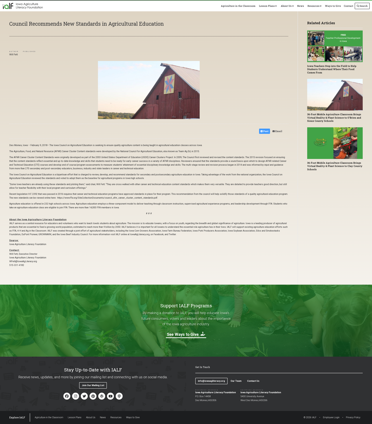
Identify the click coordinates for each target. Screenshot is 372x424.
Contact (348, 5)
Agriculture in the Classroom (238, 5)
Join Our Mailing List (93, 385)
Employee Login (331, 417)
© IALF (310, 417)
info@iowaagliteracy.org (211, 381)
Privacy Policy (353, 417)
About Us (90, 417)
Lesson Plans (74, 417)
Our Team (236, 381)
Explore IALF (17, 417)
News (300, 5)
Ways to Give (333, 5)
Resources (115, 417)
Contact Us (253, 381)
